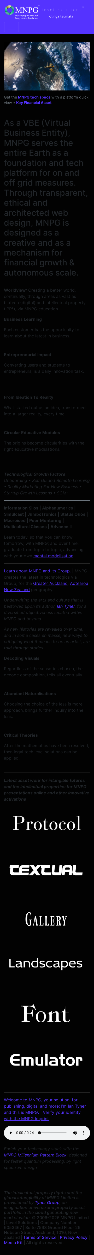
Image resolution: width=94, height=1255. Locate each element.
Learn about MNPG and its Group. (37, 570)
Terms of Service (39, 1237)
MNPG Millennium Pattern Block (35, 1155)
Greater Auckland (50, 583)
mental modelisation (53, 555)
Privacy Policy (73, 1237)
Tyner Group (47, 1202)
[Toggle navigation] (11, 27)
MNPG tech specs (34, 97)
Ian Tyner (66, 606)
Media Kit (13, 1242)
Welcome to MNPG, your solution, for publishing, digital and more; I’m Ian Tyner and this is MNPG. (45, 1106)
